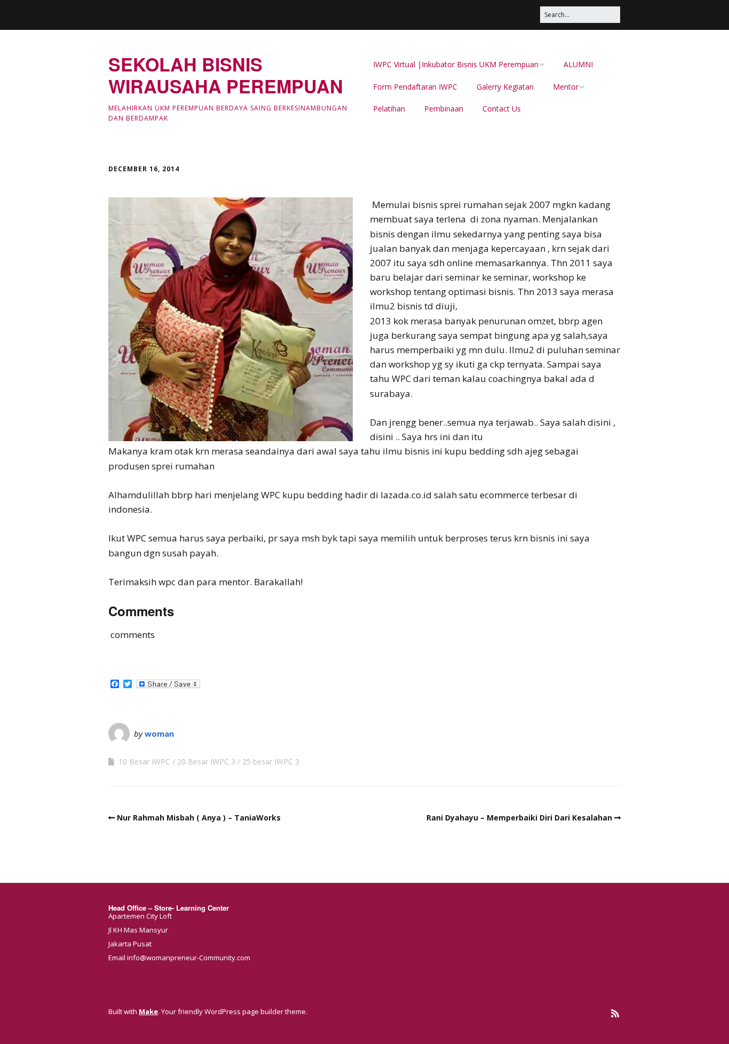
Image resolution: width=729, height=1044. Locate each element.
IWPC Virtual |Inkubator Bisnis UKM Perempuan (455, 64)
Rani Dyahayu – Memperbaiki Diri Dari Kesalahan (519, 817)
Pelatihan (389, 108)
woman (159, 733)
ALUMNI (578, 64)
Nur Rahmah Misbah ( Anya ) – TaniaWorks (199, 817)
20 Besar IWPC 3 (206, 761)
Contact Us (501, 108)
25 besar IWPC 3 (270, 761)
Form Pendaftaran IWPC (415, 87)
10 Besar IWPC (144, 761)
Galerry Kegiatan (505, 87)
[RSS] (615, 1013)
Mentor (566, 87)
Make (148, 1011)
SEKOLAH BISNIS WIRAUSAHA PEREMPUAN (225, 75)
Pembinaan (443, 108)
